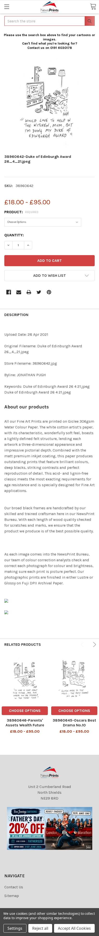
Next (93, 644)
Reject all (40, 928)
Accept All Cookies (74, 928)
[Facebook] (8, 292)
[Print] (29, 292)
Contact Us (13, 887)
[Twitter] (39, 292)
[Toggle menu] (6, 6)
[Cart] (93, 6)
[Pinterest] (49, 292)
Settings (14, 928)
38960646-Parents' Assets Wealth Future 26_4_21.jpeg (25, 725)
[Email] (18, 292)
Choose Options (25, 710)
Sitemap (11, 895)
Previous (83, 644)
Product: (21, 212)
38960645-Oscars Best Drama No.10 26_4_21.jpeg (74, 725)
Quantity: (14, 235)
